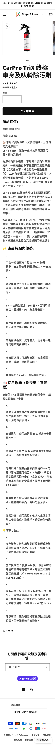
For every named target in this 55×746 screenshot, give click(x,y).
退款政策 (36, 735)
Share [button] (9, 630)
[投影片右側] (34, 61)
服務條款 (18, 740)
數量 (5, 92)
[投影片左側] (21, 61)
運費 (13, 87)
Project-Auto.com (19, 735)
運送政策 (29, 740)
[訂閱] (46, 667)
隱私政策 (47, 735)
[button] (4, 14)
